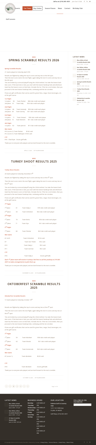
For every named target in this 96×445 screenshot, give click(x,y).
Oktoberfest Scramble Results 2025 (34, 286)
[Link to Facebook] (84, 1)
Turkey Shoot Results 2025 (34, 161)
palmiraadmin (39, 150)
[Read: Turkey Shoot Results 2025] (74, 90)
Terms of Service (53, 442)
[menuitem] (76, 1)
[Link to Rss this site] (87, 1)
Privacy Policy (44, 442)
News (34, 57)
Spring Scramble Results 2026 (34, 60)
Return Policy (70, 442)
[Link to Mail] (89, 1)
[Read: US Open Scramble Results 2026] (74, 75)
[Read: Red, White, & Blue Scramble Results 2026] (74, 68)
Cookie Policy (62, 442)
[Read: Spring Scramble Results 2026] (74, 82)
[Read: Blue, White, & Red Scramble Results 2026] (74, 61)
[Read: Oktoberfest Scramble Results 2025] (74, 99)
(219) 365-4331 (65, 1)
